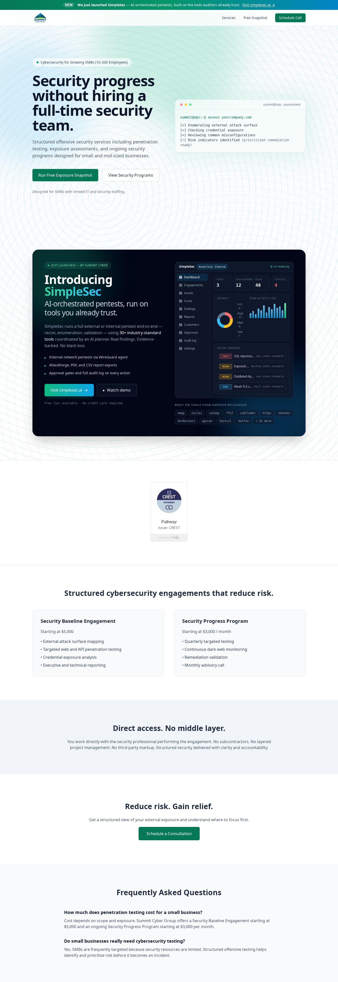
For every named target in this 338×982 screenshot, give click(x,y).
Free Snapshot (255, 17)
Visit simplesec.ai (258, 4)
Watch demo (117, 390)
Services (229, 17)
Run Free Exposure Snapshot (65, 175)
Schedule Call (290, 17)
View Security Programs (130, 175)
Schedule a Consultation (169, 833)
